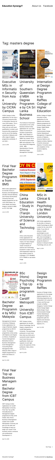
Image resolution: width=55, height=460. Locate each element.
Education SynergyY (12, 6)
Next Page (49, 447)
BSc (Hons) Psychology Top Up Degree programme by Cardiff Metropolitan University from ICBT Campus (27, 295)
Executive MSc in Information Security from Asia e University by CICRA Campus (9, 96)
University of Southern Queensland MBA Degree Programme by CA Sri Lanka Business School (27, 100)
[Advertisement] (27, 25)
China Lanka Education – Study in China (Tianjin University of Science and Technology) (27, 213)
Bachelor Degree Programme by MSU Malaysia (9, 309)
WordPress (49, 457)
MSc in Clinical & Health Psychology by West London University (44, 206)
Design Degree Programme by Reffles (44, 280)
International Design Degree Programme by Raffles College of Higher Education (44, 96)
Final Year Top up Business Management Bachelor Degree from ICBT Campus (9, 384)
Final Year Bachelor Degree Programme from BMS (9, 175)
